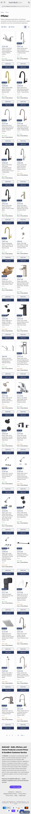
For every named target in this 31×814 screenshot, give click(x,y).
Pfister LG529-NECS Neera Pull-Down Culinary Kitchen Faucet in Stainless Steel (23, 51)
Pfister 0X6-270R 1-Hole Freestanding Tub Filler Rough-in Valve (7, 283)
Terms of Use (9, 795)
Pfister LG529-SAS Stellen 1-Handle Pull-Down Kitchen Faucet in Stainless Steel (23, 675)
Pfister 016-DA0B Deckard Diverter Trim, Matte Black (7, 596)
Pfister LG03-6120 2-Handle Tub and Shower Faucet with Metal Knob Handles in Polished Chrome (23, 476)
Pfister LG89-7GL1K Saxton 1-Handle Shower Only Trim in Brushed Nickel (7, 400)
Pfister (3, 56)
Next (22, 735)
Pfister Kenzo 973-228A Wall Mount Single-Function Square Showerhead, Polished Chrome (8, 636)
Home (2, 12)
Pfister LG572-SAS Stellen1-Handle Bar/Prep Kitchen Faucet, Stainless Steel (22, 636)
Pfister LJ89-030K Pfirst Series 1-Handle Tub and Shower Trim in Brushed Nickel (22, 245)
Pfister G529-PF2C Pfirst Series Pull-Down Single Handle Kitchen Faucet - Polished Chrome (8, 128)
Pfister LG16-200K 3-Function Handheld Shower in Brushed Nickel (7, 675)
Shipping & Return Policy (10, 794)
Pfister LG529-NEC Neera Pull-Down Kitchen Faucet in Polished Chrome (22, 167)
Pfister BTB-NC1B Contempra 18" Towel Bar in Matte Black (22, 555)
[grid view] (25, 27)
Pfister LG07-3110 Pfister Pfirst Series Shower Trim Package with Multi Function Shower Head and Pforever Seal (7, 516)
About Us (18, 792)
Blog (16, 795)
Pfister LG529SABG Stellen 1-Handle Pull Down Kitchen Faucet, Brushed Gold (7, 246)
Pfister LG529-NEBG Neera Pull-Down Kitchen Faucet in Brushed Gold (7, 90)
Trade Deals (22, 795)
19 (18, 735)
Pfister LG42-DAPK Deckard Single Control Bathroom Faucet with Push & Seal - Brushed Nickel (23, 284)
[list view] (28, 27)
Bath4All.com (12, 801)
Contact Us (11, 792)
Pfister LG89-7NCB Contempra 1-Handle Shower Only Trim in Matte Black (7, 438)
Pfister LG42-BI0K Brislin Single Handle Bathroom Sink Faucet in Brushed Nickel (22, 208)
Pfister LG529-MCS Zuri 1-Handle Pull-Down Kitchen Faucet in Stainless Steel (23, 713)
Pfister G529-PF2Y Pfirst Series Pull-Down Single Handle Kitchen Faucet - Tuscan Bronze (23, 90)
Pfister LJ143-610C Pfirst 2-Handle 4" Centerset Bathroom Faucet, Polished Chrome (7, 51)
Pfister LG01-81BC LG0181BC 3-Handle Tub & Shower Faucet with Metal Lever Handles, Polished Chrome (7, 557)
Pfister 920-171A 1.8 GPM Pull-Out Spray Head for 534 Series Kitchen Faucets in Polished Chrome (22, 597)
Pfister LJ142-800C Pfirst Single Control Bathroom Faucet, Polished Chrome (22, 400)
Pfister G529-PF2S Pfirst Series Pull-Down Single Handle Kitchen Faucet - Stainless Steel (23, 128)
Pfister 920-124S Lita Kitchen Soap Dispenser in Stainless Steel (8, 712)
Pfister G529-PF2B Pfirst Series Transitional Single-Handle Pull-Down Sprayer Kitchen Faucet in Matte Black (8, 168)
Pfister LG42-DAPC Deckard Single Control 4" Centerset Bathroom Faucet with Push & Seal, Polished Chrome (23, 361)
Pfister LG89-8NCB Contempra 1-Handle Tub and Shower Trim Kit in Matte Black (22, 515)
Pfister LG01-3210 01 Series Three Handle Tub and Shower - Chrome (7, 476)
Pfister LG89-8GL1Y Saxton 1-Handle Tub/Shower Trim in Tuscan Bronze (7, 323)
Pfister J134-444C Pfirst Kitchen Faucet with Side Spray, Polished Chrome (7, 360)
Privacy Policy (22, 794)
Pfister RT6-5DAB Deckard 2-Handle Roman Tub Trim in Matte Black (22, 438)
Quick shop (8, 63)
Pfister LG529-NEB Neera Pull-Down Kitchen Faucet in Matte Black (8, 208)
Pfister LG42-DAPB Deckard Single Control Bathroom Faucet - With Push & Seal (23, 323)
